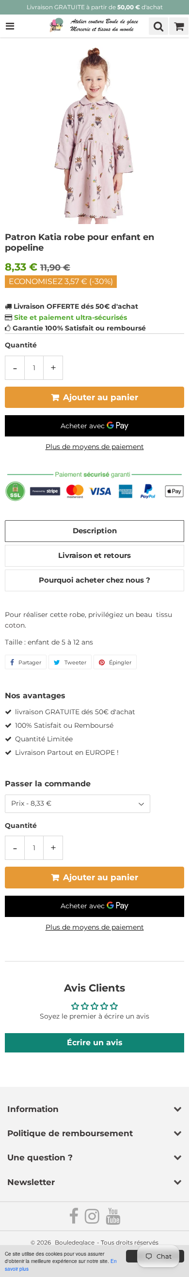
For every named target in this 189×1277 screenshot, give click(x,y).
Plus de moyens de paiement (95, 446)
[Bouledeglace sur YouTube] (113, 1220)
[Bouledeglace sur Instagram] (92, 1220)
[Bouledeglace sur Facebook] (74, 1220)
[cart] (179, 26)
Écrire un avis (95, 1042)
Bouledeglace (74, 1242)
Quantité (21, 345)
